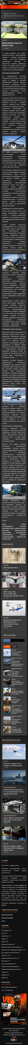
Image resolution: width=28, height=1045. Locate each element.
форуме (21, 885)
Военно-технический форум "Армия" (12, 950)
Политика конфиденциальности (14, 1033)
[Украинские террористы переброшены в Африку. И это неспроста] (7, 691)
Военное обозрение (7, 914)
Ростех (4, 520)
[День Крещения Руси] (14, 555)
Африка (13, 689)
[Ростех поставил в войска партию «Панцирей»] (7, 700)
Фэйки (3, 977)
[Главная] (2, 7)
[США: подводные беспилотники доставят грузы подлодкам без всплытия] (7, 709)
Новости (13, 649)
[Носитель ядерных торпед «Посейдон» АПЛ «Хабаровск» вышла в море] (7, 682)
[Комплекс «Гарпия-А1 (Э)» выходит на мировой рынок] (7, 652)
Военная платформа (7, 918)
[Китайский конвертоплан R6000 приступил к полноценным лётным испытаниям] (14, 608)
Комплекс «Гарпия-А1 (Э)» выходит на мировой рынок (16, 653)
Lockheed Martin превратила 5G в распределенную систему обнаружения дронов (13, 792)
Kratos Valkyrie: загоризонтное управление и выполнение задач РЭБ (13, 820)
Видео (3, 941)
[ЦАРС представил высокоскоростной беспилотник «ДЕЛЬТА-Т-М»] (14, 580)
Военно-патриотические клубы (10, 947)
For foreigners (5, 930)
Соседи (4, 972)
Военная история (6, 944)
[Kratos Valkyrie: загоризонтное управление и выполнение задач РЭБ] (7, 672)
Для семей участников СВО (9, 952)
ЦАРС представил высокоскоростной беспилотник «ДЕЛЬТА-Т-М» (13, 594)
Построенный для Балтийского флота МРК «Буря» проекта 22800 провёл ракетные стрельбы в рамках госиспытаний (8, 531)
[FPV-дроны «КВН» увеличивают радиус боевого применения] (7, 729)
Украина (4, 975)
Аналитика (5, 936)
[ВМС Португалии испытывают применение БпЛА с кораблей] (7, 720)
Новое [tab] (7, 646)
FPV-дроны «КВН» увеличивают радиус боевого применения (16, 731)
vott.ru (3, 921)
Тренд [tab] (14, 646)
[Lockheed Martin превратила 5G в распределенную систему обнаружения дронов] (7, 662)
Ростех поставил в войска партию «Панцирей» (15, 701)
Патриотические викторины (10, 966)
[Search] (26, 7)
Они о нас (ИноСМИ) (7, 964)
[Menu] (5, 7)
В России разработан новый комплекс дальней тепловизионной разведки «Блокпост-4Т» (20, 530)
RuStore (4, 905)
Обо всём (4, 40)
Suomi (3, 933)
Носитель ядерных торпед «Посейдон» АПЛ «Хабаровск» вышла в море (13, 848)
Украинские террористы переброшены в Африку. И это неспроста (17, 692)
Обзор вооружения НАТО (16, 659)
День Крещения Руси (10, 567)
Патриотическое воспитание (10, 969)
